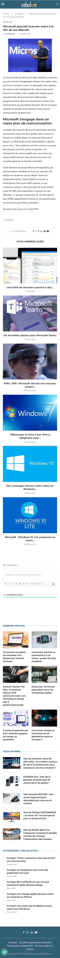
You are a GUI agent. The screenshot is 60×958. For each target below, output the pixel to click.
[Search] (57, 4)
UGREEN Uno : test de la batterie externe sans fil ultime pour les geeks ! (37, 779)
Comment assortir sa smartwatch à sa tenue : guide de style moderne (44, 657)
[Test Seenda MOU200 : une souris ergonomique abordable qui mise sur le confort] (11, 798)
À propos (12, 942)
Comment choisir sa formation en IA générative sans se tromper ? (43, 735)
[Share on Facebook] (38, 231)
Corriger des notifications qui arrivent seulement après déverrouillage (28, 883)
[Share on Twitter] (41, 231)
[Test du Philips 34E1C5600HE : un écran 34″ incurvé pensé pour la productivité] (11, 816)
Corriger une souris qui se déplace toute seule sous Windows (29, 907)
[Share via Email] (48, 231)
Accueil (6, 14)
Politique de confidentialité (20, 946)
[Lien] (33, 583)
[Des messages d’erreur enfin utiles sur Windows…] (30, 464)
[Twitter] (27, 932)
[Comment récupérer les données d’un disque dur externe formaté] (15, 639)
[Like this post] (35, 231)
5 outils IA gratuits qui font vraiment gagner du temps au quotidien (15, 735)
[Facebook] (23, 932)
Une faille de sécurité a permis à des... (30, 287)
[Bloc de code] (30, 583)
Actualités (19, 14)
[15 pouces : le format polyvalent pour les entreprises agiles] (44, 674)
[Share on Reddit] (45, 231)
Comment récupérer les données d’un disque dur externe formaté (14, 657)
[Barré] (16, 583)
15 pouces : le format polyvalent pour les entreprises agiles (43, 689)
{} (37, 584)
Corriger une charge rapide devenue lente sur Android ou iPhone (30, 895)
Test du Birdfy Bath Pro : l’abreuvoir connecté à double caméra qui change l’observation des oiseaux (40, 834)
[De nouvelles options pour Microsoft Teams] (30, 313)
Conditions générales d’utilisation (35, 942)
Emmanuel (10, 34)
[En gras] (5, 583)
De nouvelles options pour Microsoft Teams (30, 335)
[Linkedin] (32, 932)
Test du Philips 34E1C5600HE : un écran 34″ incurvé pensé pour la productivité (39, 815)
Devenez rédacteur (44, 946)
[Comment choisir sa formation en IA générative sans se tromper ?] (44, 718)
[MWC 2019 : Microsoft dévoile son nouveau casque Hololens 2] (30, 361)
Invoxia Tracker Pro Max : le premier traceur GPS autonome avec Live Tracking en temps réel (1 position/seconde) (14, 695)
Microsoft (9, 220)
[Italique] (9, 583)
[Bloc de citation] (26, 583)
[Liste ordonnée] (19, 583)
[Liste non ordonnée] (23, 583)
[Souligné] (12, 583)
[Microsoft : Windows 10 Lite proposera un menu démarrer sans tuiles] (30, 515)
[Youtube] (36, 932)
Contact (30, 949)
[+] (40, 584)
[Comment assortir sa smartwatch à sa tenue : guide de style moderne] (44, 639)
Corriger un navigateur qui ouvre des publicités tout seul (27, 871)
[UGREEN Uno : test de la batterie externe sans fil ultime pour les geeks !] (11, 781)
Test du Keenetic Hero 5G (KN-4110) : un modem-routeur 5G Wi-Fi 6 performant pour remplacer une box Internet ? (40, 763)
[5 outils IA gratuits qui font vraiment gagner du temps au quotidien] (15, 718)
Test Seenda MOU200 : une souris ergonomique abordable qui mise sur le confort (38, 799)
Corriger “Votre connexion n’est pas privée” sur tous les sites (31, 859)
